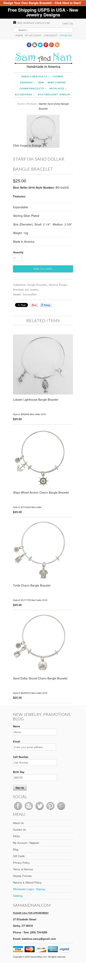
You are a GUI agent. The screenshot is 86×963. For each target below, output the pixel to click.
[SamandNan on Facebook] (29, 46)
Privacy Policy (21, 862)
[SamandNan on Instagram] (35, 46)
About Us (18, 823)
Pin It (34, 305)
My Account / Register (26, 843)
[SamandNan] (43, 61)
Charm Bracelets (32, 88)
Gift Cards (19, 856)
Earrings (27, 82)
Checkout (51, 35)
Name (16, 726)
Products (31, 103)
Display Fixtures (22, 876)
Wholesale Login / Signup (29, 889)
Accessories (25, 94)
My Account (33, 35)
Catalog (66, 35)
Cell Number (20, 757)
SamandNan (30, 294)
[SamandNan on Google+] (52, 46)
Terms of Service (23, 869)
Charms (57, 76)
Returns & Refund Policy (27, 882)
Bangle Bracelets (35, 76)
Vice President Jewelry (54, 94)
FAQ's (16, 836)
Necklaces (58, 88)
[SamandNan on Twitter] (40, 46)
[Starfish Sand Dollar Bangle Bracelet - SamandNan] (43, 147)
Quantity (18, 252)
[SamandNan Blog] (57, 46)
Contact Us (19, 829)
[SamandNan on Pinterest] (46, 46)
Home (19, 35)
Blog (15, 849)
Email (16, 741)
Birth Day (18, 772)
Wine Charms (57, 82)
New (41, 82)
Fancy (45, 305)
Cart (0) (67, 23)
